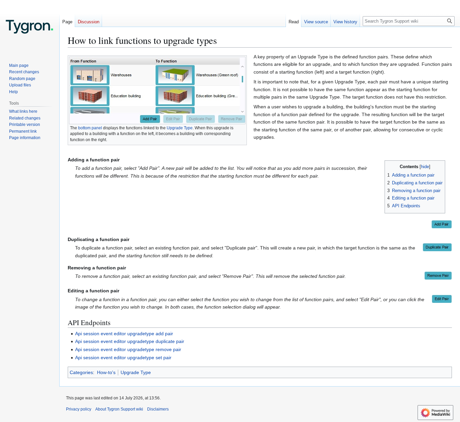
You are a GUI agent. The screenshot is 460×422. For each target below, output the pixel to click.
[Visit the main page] (30, 27)
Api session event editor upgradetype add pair (124, 333)
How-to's (106, 372)
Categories (81, 372)
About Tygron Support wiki (119, 409)
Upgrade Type (180, 128)
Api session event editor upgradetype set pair (123, 357)
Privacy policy (78, 409)
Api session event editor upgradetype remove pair (128, 349)
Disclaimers (158, 409)
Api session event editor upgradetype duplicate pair (129, 341)
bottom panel (90, 128)
